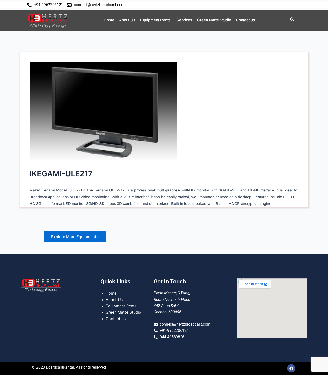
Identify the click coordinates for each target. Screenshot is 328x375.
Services (184, 20)
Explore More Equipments (74, 236)
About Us (127, 20)
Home (109, 20)
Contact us (245, 20)
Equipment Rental (156, 20)
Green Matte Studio (214, 20)
